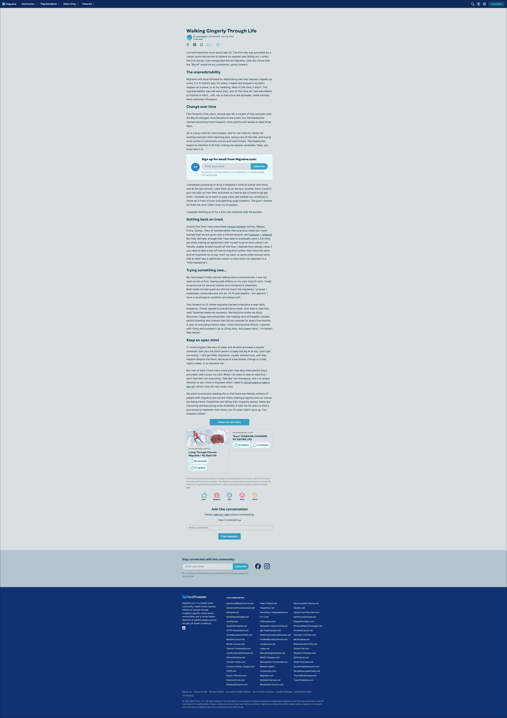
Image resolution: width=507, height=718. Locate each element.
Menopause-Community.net (273, 662)
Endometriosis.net (235, 680)
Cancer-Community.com (238, 648)
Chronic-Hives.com (236, 662)
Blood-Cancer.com (235, 644)
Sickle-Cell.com (301, 648)
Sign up (491, 697)
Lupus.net (265, 648)
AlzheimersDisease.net (237, 616)
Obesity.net (299, 607)
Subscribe (259, 166)
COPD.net (231, 671)
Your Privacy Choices (263, 691)
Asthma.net (232, 621)
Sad (227, 496)
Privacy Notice (480, 705)
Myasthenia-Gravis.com (271, 684)
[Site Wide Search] (473, 4)
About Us (187, 691)
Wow (240, 496)
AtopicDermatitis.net (236, 626)
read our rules (221, 514)
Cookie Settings (284, 691)
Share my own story (229, 422)
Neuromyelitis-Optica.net (306, 603)
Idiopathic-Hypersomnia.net (274, 626)
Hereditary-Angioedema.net (274, 612)
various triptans (236, 226)
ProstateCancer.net (303, 630)
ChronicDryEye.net (235, 657)
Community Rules (303, 691)
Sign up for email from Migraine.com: (229, 159)
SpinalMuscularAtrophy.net (307, 671)
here (188, 487)
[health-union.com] (194, 597)
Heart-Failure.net (268, 603)
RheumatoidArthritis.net (305, 644)
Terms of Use (211, 175)
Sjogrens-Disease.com (305, 653)
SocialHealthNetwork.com (307, 666)
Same (253, 496)
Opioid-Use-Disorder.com (306, 612)
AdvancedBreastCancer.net (239, 603)
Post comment (229, 536)
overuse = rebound (260, 234)
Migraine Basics (49, 4)
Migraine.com (266, 675)
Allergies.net (232, 612)
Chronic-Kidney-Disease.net (240, 666)
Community (28, 4)
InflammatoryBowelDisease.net (275, 635)
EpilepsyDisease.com (237, 684)
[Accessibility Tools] (479, 4)
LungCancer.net (268, 644)
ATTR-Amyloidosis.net (237, 630)
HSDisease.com (268, 621)
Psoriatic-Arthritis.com (305, 635)
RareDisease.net (302, 639)
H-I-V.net (264, 616)
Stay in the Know (437, 685)
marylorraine (201, 36)
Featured (87, 4)
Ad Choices (188, 695)
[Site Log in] (484, 4)
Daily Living (70, 4)
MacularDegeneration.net (272, 653)
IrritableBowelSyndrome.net (274, 639)
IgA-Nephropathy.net (270, 630)
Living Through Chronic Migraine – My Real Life (203, 454)
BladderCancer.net (235, 639)
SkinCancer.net (301, 657)
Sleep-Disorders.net (303, 662)
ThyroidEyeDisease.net (305, 675)
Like (203, 496)
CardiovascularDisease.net (239, 653)
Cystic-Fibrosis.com (236, 675)
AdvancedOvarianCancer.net (240, 607)
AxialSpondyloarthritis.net (239, 635)
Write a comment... (199, 527)
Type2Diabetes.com (304, 680)
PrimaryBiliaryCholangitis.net (308, 626)
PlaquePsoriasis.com (304, 621)
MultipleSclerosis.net (270, 680)
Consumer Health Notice (238, 691)
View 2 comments (228, 520)
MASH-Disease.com (270, 657)
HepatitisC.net (267, 607)
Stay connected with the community (208, 559)
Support (216, 496)
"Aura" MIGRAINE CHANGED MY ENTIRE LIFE (250, 438)
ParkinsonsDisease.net (305, 616)
